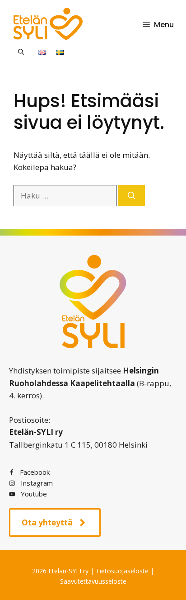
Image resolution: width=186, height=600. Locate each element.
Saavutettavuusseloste (93, 581)
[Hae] (131, 196)
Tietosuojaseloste (122, 571)
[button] (21, 52)
